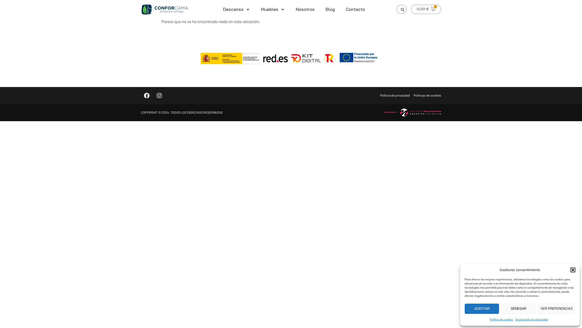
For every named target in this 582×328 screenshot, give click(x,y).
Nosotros (305, 9)
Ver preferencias (556, 308)
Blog (330, 9)
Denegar (518, 308)
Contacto (355, 9)
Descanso (233, 9)
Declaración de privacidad (531, 319)
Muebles (269, 9)
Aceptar (482, 308)
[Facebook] (146, 95)
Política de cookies (501, 319)
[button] (573, 270)
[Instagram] (159, 95)
